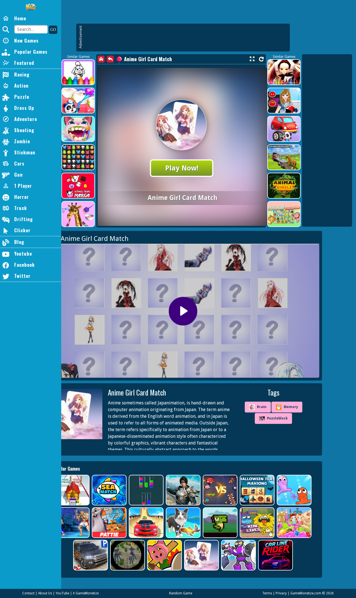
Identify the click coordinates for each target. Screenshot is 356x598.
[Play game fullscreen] (251, 58)
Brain (261, 407)
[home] (101, 59)
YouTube (62, 593)
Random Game (180, 593)
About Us (45, 593)
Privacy (281, 593)
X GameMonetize (86, 593)
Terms (267, 593)
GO (53, 30)
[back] (110, 59)
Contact (28, 593)
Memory (291, 407)
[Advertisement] (186, 37)
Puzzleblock (277, 418)
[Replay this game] (261, 59)
